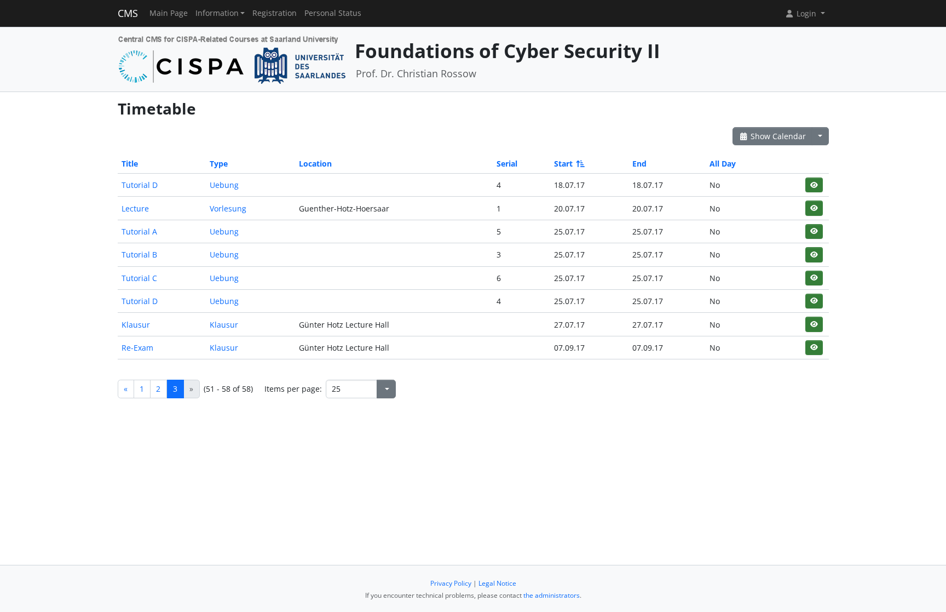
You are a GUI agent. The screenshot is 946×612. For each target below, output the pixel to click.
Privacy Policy (450, 583)
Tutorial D (140, 185)
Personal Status (332, 13)
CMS (128, 13)
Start (563, 163)
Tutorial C (139, 278)
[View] (813, 185)
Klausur (136, 324)
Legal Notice (497, 583)
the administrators (551, 595)
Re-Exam (137, 347)
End (639, 163)
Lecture (135, 208)
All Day (723, 163)
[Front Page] (232, 58)
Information (217, 13)
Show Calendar (777, 136)
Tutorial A (139, 231)
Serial (507, 163)
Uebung (224, 185)
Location (315, 163)
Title (130, 163)
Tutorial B (139, 254)
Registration (274, 13)
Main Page (168, 13)
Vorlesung (228, 208)
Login (806, 13)
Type (219, 163)
